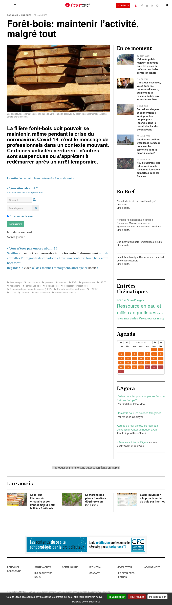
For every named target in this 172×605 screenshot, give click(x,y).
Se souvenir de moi (21, 216)
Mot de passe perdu (20, 232)
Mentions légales (27, 591)
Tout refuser (137, 597)
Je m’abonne (123, 5)
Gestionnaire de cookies (99, 591)
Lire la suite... (124, 207)
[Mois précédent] (127, 342)
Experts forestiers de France (71, 289)
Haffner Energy (156, 318)
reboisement (33, 282)
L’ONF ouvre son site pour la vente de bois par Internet (152, 498)
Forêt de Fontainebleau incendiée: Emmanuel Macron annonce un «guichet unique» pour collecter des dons (139, 223)
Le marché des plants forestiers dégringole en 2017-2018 (95, 500)
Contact (94, 573)
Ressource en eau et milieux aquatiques (139, 309)
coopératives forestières (76, 285)
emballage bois (33, 285)
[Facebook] (141, 5)
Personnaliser (157, 597)
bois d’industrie (42, 292)
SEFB (103, 282)
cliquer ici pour (58, 253)
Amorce (25, 292)
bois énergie (16, 282)
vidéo (27, 268)
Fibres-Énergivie (135, 300)
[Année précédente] (120, 342)
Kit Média (95, 567)
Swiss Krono (139, 318)
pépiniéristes (52, 285)
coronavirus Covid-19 (65, 292)
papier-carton (88, 282)
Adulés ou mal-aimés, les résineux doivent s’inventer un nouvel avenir (137, 427)
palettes (49, 282)
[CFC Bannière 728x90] (86, 545)
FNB (74, 282)
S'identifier (15, 224)
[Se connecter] (135, 5)
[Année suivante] (161, 342)
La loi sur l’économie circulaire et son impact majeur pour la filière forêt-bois (42, 501)
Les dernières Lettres (126, 575)
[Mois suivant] (155, 342)
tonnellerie (15, 285)
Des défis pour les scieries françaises (139, 413)
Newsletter (124, 567)
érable (121, 300)
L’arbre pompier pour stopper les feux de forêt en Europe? (141, 398)
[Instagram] (157, 5)
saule (160, 313)
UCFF (13, 292)
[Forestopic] (77, 5)
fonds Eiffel (123, 318)
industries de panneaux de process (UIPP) (31, 289)
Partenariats (42, 567)
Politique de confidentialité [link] (86, 601)
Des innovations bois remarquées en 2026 (139, 241)
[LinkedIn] (152, 5)
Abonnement (152, 567)
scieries (62, 282)
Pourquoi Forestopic (14, 569)
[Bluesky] (147, 5)
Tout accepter (117, 597)
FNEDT (94, 289)
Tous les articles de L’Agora (133, 442)
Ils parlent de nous (43, 575)
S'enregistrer (16, 237)
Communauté (70, 567)
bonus (92, 268)
